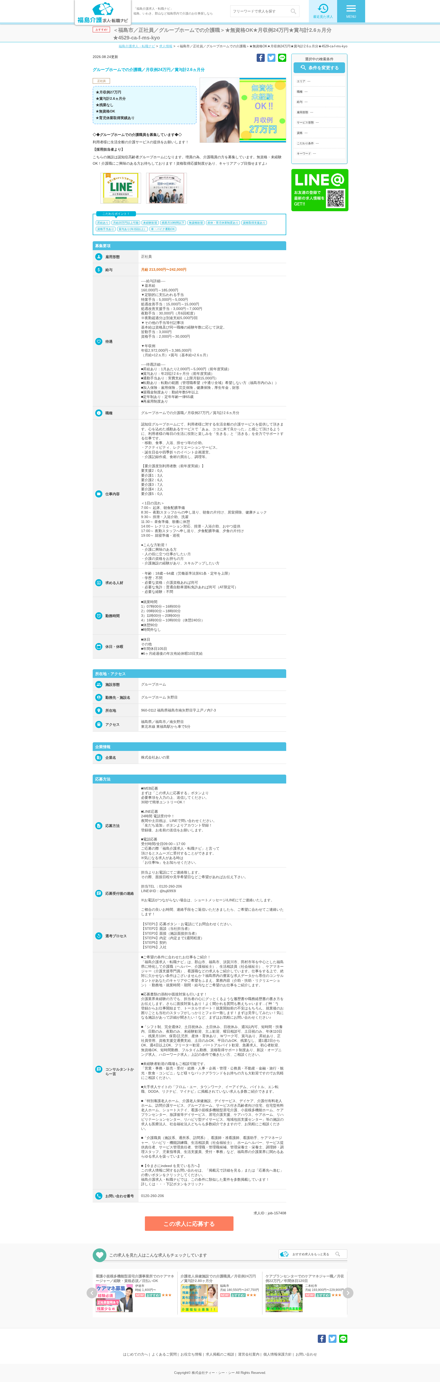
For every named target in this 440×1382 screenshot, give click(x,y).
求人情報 (165, 46)
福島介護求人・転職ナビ (137, 46)
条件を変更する (319, 67)
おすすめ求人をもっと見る (311, 1254)
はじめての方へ (135, 1354)
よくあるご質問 (164, 1354)
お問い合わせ (306, 1354)
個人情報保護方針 (277, 1354)
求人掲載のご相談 (220, 1354)
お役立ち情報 (191, 1354)
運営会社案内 (248, 1354)
